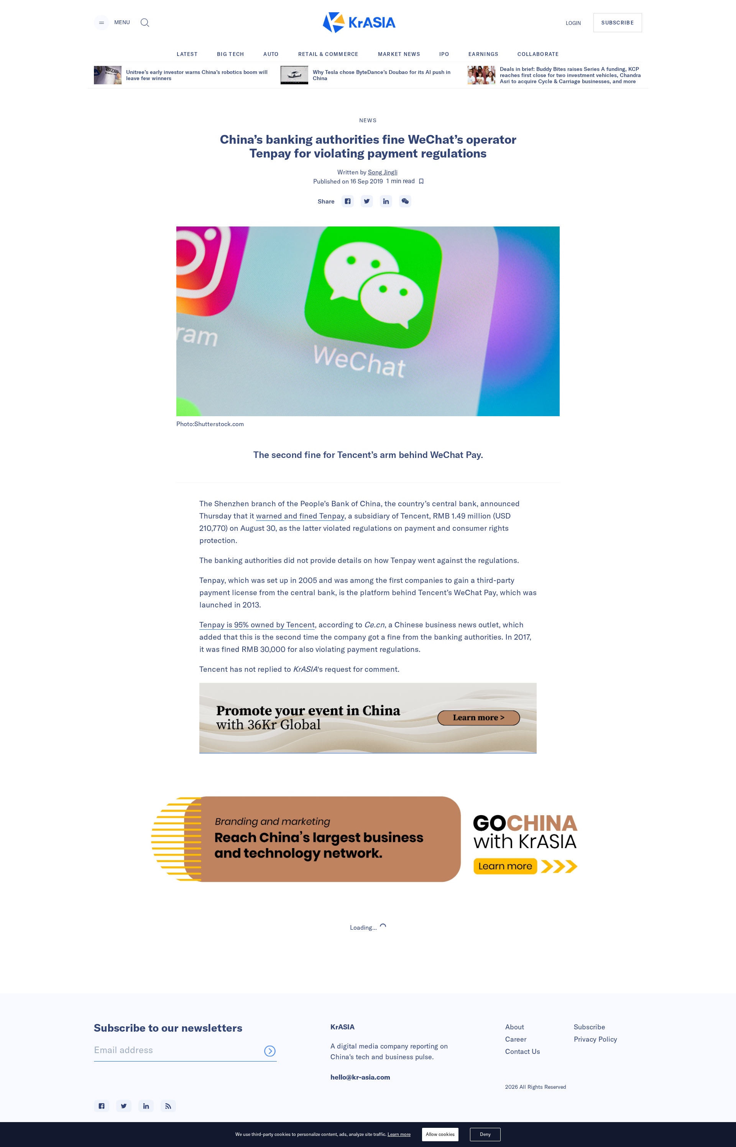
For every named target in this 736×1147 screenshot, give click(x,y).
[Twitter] (367, 201)
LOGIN (573, 23)
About (514, 1026)
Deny (485, 1134)
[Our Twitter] (123, 1106)
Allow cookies (440, 1134)
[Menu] (101, 22)
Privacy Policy (595, 1039)
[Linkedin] (386, 201)
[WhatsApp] (405, 201)
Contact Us (522, 1051)
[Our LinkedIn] (146, 1106)
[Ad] (368, 839)
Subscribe (589, 1026)
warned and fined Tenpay (300, 515)
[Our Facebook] (101, 1106)
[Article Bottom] (368, 718)
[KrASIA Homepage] (359, 22)
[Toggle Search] (145, 22)
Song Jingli (383, 172)
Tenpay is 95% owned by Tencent (257, 624)
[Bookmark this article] (421, 181)
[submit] (270, 1051)
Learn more (399, 1134)
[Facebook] (348, 201)
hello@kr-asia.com (360, 1077)
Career (515, 1039)
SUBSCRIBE (617, 23)
